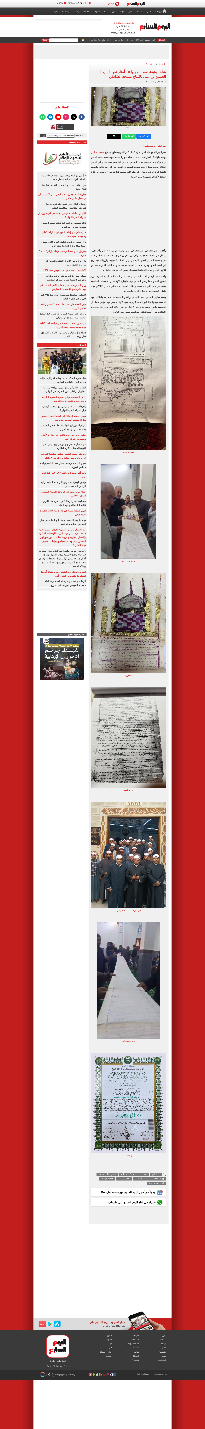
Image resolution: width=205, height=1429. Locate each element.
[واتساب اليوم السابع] (42, 117)
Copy (43, 135)
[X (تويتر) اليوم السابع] (74, 117)
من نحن (67, 1366)
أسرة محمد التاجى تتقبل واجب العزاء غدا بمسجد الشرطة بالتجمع (129, 40)
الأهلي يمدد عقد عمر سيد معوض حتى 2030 (64, 270)
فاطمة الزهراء (107, 1179)
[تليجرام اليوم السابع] (50, 117)
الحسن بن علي (124, 1179)
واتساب (127, 136)
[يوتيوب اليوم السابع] (58, 117)
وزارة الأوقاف (158, 1179)
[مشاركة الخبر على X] (114, 136)
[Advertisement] (102, 1289)
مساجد (144, 1174)
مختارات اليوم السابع (76, 634)
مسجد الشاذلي (97, 152)
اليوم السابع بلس (156, 1183)
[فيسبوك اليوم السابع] (82, 117)
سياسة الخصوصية (54, 1366)
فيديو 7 (149, 64)
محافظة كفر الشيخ (129, 1174)
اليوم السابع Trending (76, 142)
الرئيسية (162, 64)
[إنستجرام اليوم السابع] (66, 117)
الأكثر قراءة (81, 345)
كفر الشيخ (156, 1174)
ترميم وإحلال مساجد (107, 1174)
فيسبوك (141, 136)
